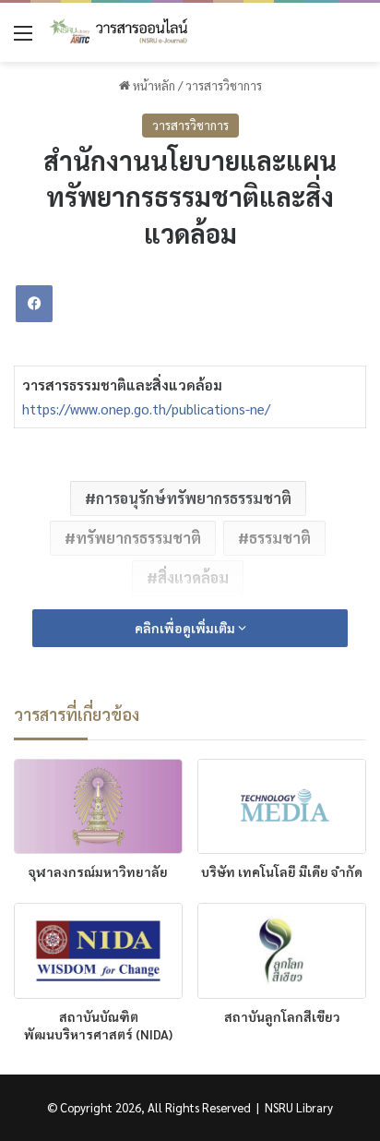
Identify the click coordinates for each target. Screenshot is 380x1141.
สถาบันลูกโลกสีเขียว (282, 1016)
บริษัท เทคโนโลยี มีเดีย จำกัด (281, 871)
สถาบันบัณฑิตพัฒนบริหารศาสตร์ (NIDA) (98, 1025)
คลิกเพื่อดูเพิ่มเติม (186, 627)
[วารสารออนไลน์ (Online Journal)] (120, 32)
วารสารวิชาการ (223, 85)
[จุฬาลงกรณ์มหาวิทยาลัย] (98, 807)
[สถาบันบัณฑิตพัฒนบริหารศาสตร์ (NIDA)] (98, 951)
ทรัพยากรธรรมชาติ (138, 537)
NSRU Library (299, 1107)
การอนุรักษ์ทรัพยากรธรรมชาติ (193, 498)
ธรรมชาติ (280, 537)
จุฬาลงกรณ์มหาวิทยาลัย (98, 871)
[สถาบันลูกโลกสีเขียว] (281, 951)
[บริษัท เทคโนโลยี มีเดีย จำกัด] (281, 807)
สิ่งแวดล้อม (193, 577)
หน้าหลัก (152, 85)
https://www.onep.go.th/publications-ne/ (146, 408)
